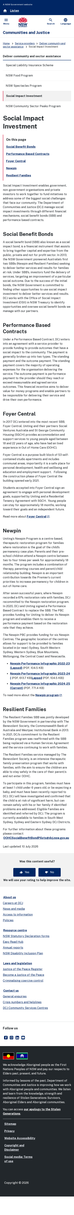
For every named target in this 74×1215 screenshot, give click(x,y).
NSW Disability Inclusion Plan (23, 953)
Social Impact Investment (24, 96)
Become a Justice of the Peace (23, 975)
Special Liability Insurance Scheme (29, 65)
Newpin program (48, 695)
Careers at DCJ (13, 903)
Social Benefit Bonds (21, 146)
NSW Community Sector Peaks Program (33, 106)
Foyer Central (16, 161)
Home (6, 43)
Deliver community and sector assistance (32, 56)
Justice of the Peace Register (23, 969)
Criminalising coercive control (23, 980)
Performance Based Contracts (27, 154)
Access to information (18, 914)
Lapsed (37, 678)
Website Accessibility (19, 1138)
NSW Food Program (19, 75)
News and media (14, 909)
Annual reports (13, 947)
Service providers (25, 43)
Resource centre (15, 930)
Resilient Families (18, 175)
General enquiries (15, 996)
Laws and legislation (17, 963)
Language (66, 21)
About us (9, 897)
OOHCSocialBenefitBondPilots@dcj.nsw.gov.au (36, 838)
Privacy (9, 1131)
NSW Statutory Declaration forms (26, 936)
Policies (8, 920)
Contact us (11, 990)
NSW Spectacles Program (24, 85)
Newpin (11, 168)
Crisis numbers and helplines (22, 1002)
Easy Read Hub (13, 942)
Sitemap (10, 1124)
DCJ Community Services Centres (25, 1008)
